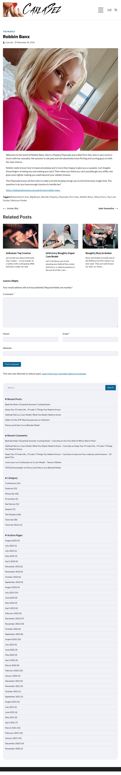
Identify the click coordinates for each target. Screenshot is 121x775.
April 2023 (10, 608)
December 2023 (12, 566)
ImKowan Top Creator (18, 253)
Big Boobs (35, 196)
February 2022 (12, 670)
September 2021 (12, 696)
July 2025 (9, 546)
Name (6, 333)
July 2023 (9, 592)
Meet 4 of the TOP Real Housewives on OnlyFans (27, 420)
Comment (8, 294)
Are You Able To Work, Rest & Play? (79, 441)
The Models (9, 31)
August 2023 (11, 587)
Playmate (63, 196)
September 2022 (12, 634)
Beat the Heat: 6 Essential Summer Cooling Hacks (27, 404)
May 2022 (9, 655)
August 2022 (11, 639)
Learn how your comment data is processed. (64, 373)
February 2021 (12, 733)
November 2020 (12, 748)
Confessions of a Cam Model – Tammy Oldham (40, 462)
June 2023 (10, 598)
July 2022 (9, 644)
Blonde (44, 196)
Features (9, 488)
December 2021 (12, 681)
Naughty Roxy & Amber (99, 253)
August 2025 (11, 540)
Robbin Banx (86, 196)
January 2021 (11, 738)
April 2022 (10, 660)
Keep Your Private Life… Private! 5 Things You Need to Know (33, 409)
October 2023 (11, 577)
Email (66, 333)
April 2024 (10, 561)
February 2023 (12, 613)
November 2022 (12, 624)
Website (7, 348)
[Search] (116, 10)
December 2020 (12, 743)
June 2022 (10, 650)
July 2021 (9, 707)
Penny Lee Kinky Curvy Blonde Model (22, 425)
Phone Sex (10, 494)
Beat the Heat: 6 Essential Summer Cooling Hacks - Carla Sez (32, 441)
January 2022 (11, 676)
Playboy (53, 196)
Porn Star (74, 196)
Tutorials (9, 519)
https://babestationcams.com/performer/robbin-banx (33, 190)
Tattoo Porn (100, 196)
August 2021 (11, 702)
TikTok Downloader (14, 467)
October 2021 (11, 691)
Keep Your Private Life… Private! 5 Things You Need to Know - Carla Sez (38, 454)
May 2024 (9, 556)
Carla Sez (9, 42)
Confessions (10, 483)
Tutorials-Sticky (12, 525)
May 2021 (9, 717)
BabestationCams (20, 196)
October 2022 (11, 629)
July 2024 (9, 551)
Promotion (10, 499)
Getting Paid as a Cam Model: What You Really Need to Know (33, 415)
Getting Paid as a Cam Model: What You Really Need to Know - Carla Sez (38, 446)
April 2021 (10, 722)
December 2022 (12, 618)
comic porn (10, 462)
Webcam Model (19, 200)
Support (9, 509)
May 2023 (9, 603)
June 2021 (10, 712)
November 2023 (12, 571)
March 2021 (10, 728)
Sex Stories (10, 504)
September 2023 (12, 582)
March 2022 (10, 665)
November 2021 (12, 686)
